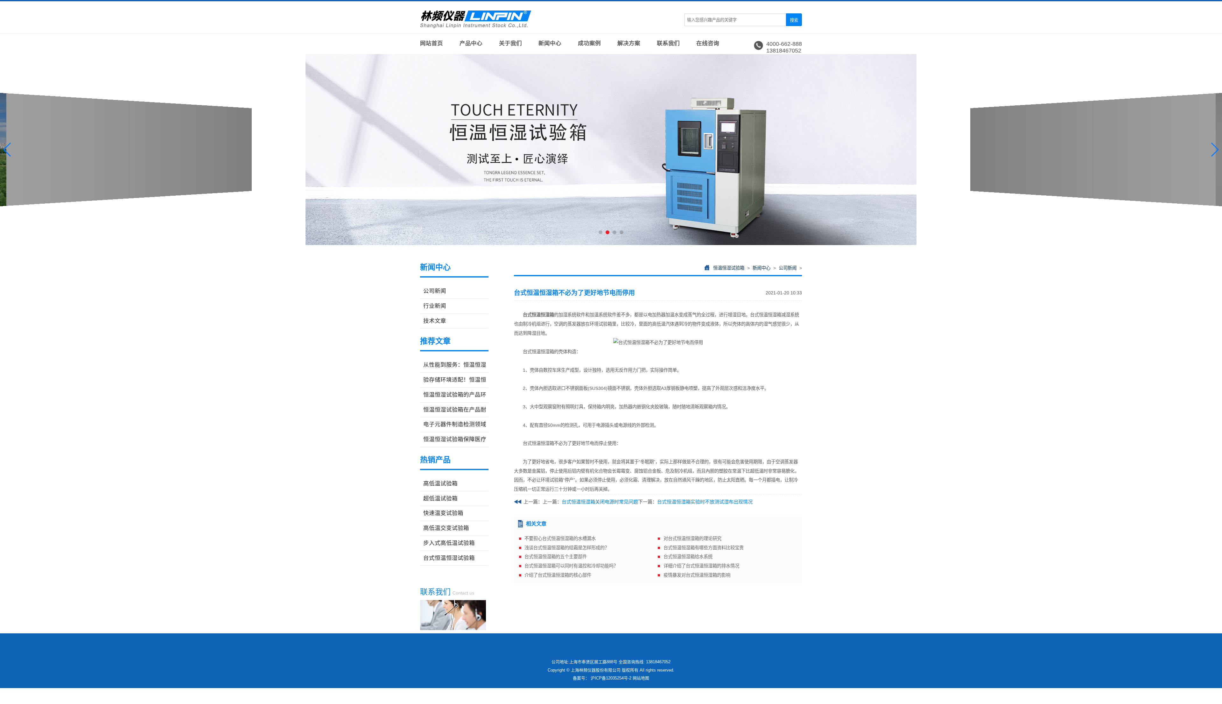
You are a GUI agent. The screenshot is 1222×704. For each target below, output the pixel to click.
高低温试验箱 (440, 483)
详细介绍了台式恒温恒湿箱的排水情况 (701, 565)
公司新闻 (434, 291)
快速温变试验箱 (443, 513)
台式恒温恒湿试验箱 (449, 558)
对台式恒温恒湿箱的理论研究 (692, 538)
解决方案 (628, 43)
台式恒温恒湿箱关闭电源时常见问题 (600, 501)
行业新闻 (434, 306)
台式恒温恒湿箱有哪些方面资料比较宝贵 (704, 547)
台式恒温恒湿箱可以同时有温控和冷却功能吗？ (571, 565)
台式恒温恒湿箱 (538, 314)
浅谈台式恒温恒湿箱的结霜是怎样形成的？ (566, 547)
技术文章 (434, 321)
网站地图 (641, 678)
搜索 (794, 20)
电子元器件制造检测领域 (454, 424)
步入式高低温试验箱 (449, 543)
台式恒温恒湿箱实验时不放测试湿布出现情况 (705, 501)
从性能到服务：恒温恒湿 (454, 365)
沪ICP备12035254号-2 (611, 678)
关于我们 (510, 43)
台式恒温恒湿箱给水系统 (688, 556)
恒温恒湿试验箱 (728, 268)
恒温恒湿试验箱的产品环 (454, 394)
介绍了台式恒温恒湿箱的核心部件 (557, 575)
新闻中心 (549, 43)
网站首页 (431, 43)
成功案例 (589, 43)
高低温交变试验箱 (446, 528)
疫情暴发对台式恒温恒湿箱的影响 (697, 575)
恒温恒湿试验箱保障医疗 (454, 439)
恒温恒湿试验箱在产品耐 (454, 409)
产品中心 (471, 43)
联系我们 (668, 43)
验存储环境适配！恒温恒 (454, 380)
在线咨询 (707, 43)
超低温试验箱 (440, 498)
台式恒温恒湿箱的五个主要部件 (555, 556)
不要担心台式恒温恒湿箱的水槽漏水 (560, 538)
